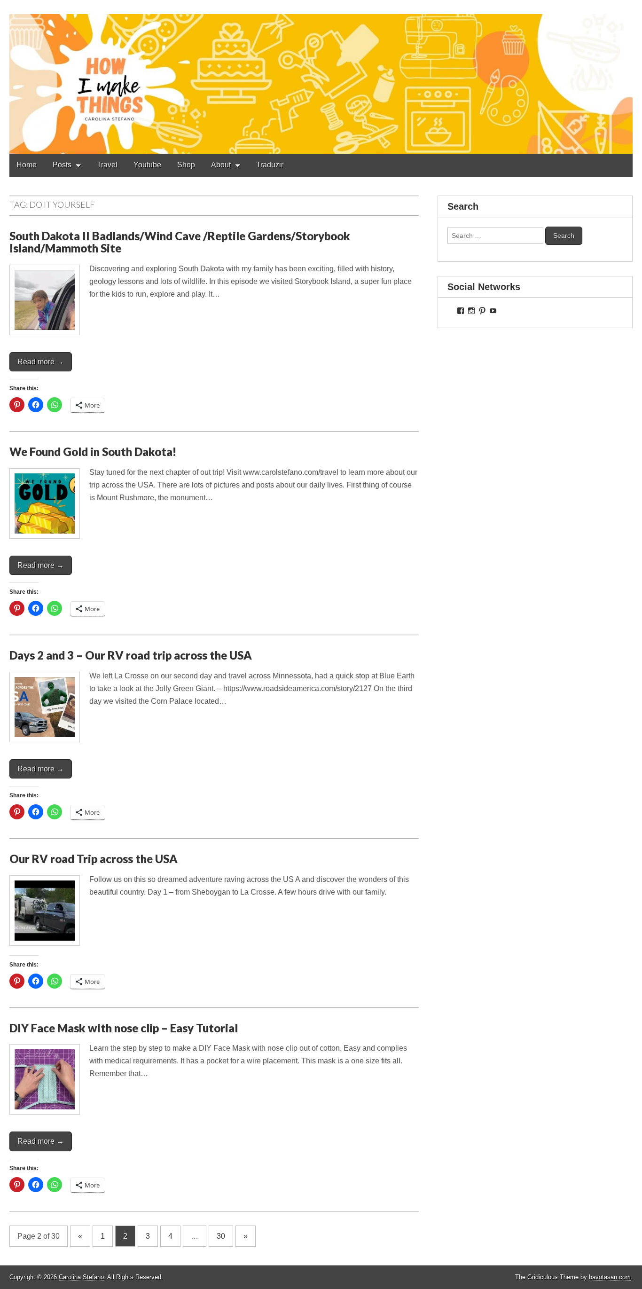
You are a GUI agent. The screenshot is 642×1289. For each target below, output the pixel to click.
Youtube (147, 165)
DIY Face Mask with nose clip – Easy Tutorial (123, 1028)
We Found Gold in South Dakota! (92, 451)
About (221, 165)
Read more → (40, 362)
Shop (186, 165)
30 (221, 1236)
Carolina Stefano (81, 1277)
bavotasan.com (610, 1277)
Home (26, 165)
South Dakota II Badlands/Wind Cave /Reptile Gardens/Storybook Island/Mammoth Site (179, 242)
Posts (62, 165)
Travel (107, 165)
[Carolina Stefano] (321, 77)
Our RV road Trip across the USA (93, 858)
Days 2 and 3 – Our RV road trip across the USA (130, 655)
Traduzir (269, 165)
